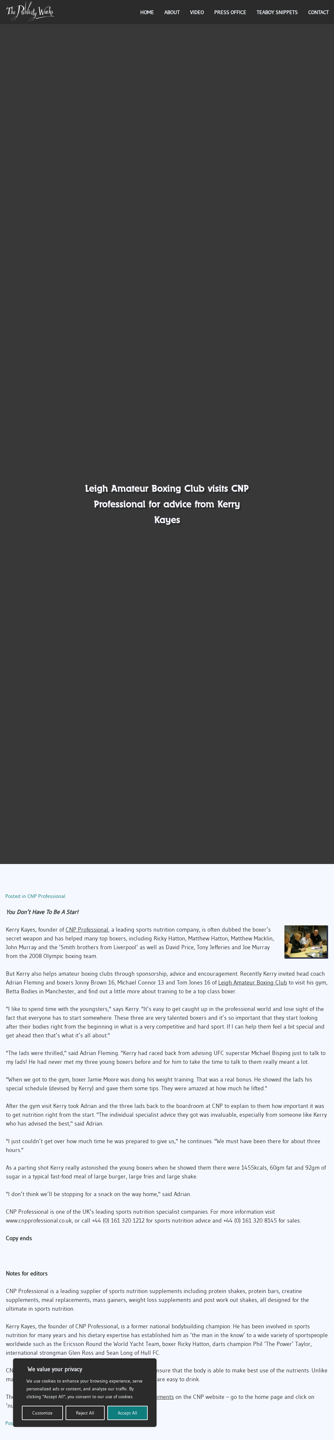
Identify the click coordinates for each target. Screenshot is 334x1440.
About (172, 12)
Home (147, 12)
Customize (42, 1413)
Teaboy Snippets (277, 12)
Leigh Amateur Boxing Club (252, 982)
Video (197, 12)
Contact (318, 12)
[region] (85, 1392)
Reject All (85, 1413)
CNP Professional (46, 896)
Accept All (127, 1413)
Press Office (230, 12)
